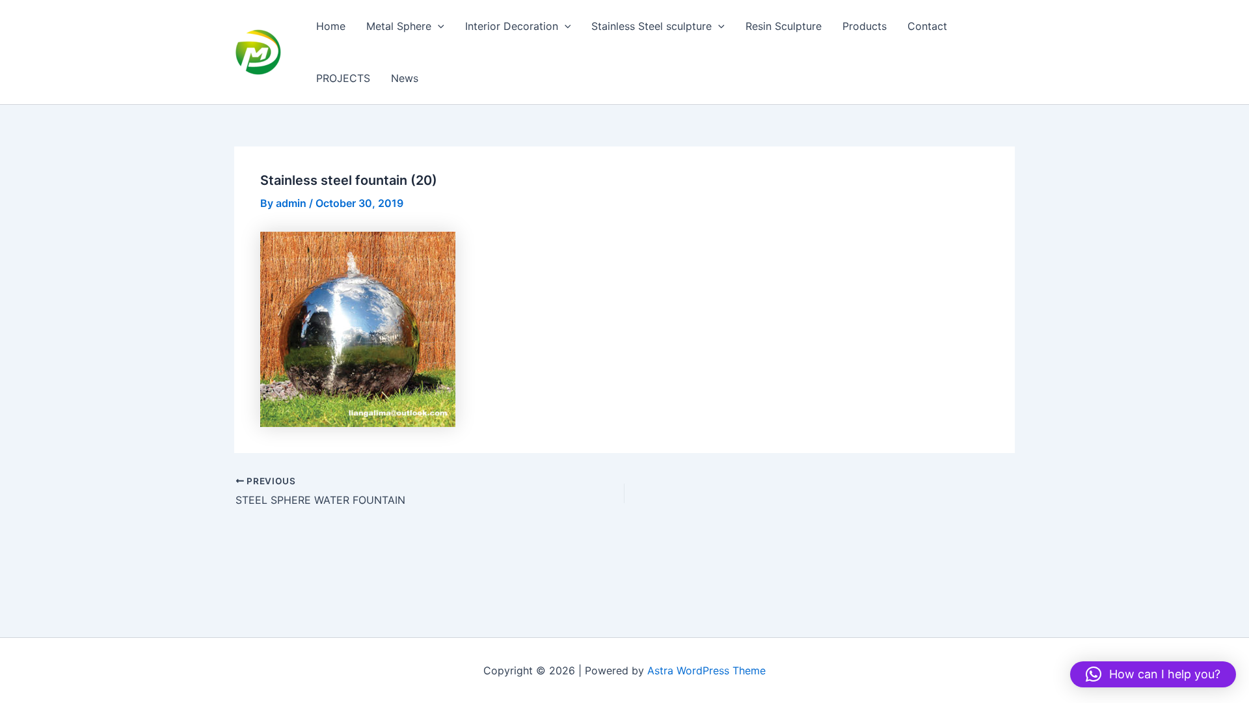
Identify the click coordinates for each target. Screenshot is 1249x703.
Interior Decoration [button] (511, 26)
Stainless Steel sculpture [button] (651, 26)
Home (330, 26)
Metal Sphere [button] (398, 26)
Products (864, 26)
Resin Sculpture (783, 26)
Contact (927, 26)
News (404, 78)
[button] (437, 26)
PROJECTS (343, 78)
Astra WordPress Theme (706, 670)
